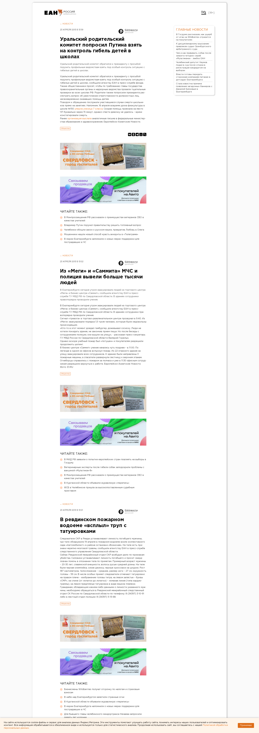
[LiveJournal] (144, 134)
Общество (65, 128)
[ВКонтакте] (129, 134)
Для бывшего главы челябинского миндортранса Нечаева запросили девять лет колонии (103, 715)
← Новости (66, 24)
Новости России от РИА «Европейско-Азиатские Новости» (54, 12)
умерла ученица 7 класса (89, 109)
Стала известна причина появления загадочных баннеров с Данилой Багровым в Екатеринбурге (194, 88)
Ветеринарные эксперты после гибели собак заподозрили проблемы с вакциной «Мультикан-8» (104, 469)
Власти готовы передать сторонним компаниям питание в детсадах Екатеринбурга (193, 77)
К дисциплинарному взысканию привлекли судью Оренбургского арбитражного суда (193, 46)
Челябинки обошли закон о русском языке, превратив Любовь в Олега (104, 230)
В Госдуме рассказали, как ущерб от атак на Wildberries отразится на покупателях (194, 37)
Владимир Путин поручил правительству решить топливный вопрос (102, 225)
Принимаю (246, 725)
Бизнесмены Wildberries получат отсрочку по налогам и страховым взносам (101, 691)
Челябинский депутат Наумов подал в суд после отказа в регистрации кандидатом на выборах (191, 66)
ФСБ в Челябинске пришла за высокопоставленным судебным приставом (99, 489)
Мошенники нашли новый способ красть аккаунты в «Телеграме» (101, 234)
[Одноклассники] (133, 134)
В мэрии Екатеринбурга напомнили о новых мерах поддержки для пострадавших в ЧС (101, 240)
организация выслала (79, 119)
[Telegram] (137, 134)
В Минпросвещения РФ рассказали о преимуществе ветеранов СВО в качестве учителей (104, 219)
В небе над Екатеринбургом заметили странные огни (94, 697)
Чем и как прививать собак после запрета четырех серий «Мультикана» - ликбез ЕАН (193, 55)
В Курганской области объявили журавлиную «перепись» (96, 483)
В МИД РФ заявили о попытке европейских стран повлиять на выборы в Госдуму (105, 461)
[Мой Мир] (141, 134)
